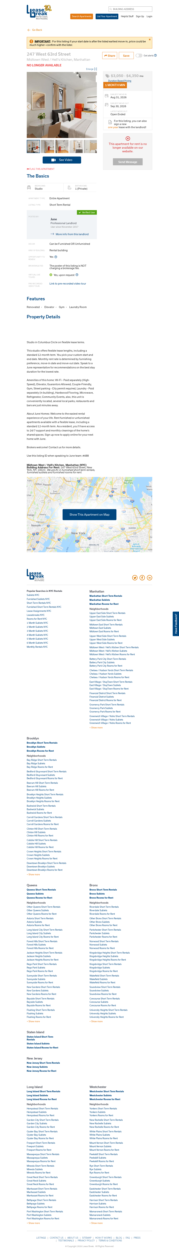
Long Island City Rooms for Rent (43, 936)
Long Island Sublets (37, 1095)
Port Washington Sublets (39, 1215)
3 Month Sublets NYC (37, 630)
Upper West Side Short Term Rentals (108, 636)
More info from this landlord (72, 234)
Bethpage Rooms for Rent (39, 1207)
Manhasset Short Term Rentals (42, 1188)
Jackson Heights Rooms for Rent (42, 959)
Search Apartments (81, 16)
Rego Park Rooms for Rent (40, 971)
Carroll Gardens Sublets (39, 820)
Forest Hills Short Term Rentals (42, 941)
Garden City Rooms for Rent (41, 1126)
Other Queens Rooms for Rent (41, 913)
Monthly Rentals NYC (37, 646)
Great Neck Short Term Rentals (42, 1177)
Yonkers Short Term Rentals (103, 1108)
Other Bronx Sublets (100, 921)
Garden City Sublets (37, 1123)
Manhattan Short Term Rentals (106, 595)
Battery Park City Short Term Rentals (108, 658)
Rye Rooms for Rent (99, 1172)
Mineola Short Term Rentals (40, 1165)
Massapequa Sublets (37, 1157)
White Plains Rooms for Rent (104, 1138)
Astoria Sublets (34, 921)
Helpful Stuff (127, 16)
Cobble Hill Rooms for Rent (40, 847)
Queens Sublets (35, 893)
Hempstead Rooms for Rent (40, 1115)
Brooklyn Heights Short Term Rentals (45, 794)
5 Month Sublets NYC (37, 638)
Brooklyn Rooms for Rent (40, 750)
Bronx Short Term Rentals (103, 889)
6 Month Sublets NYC (37, 642)
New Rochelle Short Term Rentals (106, 1119)
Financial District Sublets (102, 696)
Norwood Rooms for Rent (102, 948)
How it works (103, 1237)
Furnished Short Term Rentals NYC (44, 606)
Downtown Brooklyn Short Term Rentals (46, 863)
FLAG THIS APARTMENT (42, 169)
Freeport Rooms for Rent (39, 1149)
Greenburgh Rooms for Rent (104, 1184)
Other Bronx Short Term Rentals (105, 918)
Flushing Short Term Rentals (41, 1010)
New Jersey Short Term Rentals (43, 1062)
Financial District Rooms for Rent (105, 700)
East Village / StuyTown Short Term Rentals (111, 681)
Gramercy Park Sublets (101, 708)
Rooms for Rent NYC (37, 618)
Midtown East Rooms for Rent (104, 631)
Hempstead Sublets (36, 1112)
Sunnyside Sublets (36, 979)
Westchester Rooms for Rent (105, 1099)
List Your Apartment (107, 16)
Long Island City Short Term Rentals (44, 929)
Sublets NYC (33, 595)
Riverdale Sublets (98, 910)
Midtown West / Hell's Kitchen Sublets (108, 650)
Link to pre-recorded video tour (67, 283)
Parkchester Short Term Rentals (105, 929)
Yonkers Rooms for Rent (101, 1115)
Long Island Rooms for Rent (42, 1099)
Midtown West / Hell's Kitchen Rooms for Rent (112, 654)
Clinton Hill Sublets (36, 832)
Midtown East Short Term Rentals (106, 624)
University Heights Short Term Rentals (108, 1010)
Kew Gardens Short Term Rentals (43, 987)
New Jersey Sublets (37, 1066)
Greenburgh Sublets (100, 1180)
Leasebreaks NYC (36, 615)
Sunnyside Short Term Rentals (42, 975)
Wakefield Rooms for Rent (102, 982)
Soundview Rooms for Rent (103, 994)
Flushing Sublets (35, 1013)
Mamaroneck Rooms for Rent (104, 1218)
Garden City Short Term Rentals (43, 1119)
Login (149, 16)
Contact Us (56, 1237)
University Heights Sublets (103, 1013)
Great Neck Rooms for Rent (40, 1184)
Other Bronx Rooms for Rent (103, 925)
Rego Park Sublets (36, 967)
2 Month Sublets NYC (37, 626)
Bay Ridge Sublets (36, 763)
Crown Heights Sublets (38, 855)
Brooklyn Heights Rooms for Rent (43, 801)
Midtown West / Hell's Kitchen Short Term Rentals (114, 647)
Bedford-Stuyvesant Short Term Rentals (46, 771)
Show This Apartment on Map (89, 514)
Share (111, 55)
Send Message (127, 162)
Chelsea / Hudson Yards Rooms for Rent (109, 677)
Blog (119, 1237)
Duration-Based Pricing (119, 80)
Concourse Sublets (99, 1001)
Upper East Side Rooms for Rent (105, 620)
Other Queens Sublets (38, 910)
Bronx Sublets (97, 893)
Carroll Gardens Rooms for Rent (43, 824)
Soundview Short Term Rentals (105, 987)
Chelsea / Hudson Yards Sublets (105, 673)
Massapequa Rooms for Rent (41, 1161)
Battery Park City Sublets (102, 662)
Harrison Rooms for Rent (102, 1207)
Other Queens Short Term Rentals (43, 906)
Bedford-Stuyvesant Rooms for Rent (45, 778)
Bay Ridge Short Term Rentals (42, 759)
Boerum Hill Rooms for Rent (40, 789)
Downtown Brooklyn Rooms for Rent (44, 869)
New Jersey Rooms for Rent (41, 1070)
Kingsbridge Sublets (100, 967)
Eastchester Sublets (99, 1192)
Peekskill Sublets (98, 1157)
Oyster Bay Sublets (36, 1134)
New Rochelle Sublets (100, 1123)
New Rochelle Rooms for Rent (104, 1126)
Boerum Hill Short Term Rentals (42, 782)
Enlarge (90, 69)
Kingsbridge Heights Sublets (104, 956)
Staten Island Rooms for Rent (42, 1047)
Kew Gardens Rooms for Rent (41, 994)
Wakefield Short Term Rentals (104, 975)
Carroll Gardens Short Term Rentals (44, 817)
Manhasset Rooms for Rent (40, 1195)
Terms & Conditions (110, 1240)
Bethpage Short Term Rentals (41, 1200)
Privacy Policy (86, 1240)
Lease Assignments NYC (39, 610)
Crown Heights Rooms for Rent (42, 858)
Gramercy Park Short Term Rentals (107, 704)
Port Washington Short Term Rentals (45, 1211)
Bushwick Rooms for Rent (39, 812)
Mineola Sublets (35, 1169)
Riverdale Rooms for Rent (102, 913)
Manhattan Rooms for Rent (104, 603)
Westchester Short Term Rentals (107, 1091)
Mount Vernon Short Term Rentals (106, 1142)
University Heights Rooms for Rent (107, 1017)
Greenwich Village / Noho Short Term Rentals (112, 716)
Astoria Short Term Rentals (40, 918)
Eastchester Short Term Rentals (105, 1188)
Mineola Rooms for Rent (38, 1172)
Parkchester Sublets (99, 933)
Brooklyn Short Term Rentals (42, 742)
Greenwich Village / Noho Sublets (106, 719)
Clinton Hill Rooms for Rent (40, 835)
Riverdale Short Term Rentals (104, 906)
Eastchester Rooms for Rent (103, 1195)
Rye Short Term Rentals (101, 1165)
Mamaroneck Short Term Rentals (106, 1211)
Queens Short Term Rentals (41, 889)
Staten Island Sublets (38, 1043)
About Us (72, 1237)
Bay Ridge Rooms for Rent (40, 766)
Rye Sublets (95, 1169)
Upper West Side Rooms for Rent (106, 643)
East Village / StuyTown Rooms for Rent (109, 688)
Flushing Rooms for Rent (39, 1017)
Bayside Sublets (35, 1001)
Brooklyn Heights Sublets (39, 797)
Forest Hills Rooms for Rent (40, 948)
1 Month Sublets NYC (37, 622)
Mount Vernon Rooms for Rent (104, 1149)
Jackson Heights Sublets (39, 956)
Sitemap (86, 1237)
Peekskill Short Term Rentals (104, 1154)
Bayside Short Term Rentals (40, 998)
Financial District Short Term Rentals (107, 693)
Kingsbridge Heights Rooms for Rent (108, 959)
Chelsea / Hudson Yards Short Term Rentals (111, 670)
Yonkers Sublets (97, 1112)
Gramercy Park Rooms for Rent (105, 711)
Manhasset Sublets (36, 1192)
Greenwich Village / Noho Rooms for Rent (110, 723)
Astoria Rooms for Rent (38, 925)
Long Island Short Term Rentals (43, 1091)
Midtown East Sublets (100, 627)
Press (137, 1237)
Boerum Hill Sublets (36, 786)
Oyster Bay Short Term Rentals (42, 1131)
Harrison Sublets (98, 1203)
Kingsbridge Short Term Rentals (105, 964)
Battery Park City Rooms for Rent (106, 665)
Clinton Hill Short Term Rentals (42, 828)
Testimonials (66, 1240)
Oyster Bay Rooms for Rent (40, 1138)
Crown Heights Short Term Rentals (44, 851)
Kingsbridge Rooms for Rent (104, 971)
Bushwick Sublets (35, 809)
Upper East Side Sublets (102, 616)
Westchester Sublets (101, 1095)
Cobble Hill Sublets (36, 843)
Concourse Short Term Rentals (105, 998)
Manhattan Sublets (100, 599)
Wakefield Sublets (99, 979)
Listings (41, 1237)
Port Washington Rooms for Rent (43, 1218)
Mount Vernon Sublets (100, 1146)
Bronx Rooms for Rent (101, 897)
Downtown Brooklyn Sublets (41, 866)
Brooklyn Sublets (36, 746)
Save (126, 55)
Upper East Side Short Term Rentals (107, 613)
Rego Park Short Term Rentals (42, 964)
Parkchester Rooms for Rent (103, 936)
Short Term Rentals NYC (39, 602)
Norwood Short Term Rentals (104, 941)
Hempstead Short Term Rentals (42, 1108)
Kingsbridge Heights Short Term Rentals (110, 952)
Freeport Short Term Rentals (41, 1142)
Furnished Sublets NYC (38, 599)
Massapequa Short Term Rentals (43, 1154)
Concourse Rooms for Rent (103, 1005)
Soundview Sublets (99, 990)
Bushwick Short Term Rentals (41, 805)
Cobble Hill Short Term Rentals (42, 840)
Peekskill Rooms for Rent (102, 1161)
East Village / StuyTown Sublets (105, 685)
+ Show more (96, 727)
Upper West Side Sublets (102, 639)
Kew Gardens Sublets (37, 990)
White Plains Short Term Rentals (105, 1131)
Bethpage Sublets (36, 1203)
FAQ (128, 1237)
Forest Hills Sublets (36, 944)
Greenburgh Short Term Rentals (105, 1177)
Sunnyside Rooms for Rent (40, 982)
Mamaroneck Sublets (100, 1215)
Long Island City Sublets (39, 933)
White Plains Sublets (100, 1134)
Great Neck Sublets (36, 1180)
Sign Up (140, 16)
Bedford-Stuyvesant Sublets (41, 775)
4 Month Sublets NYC (37, 634)
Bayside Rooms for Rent (39, 1005)
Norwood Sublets (98, 944)
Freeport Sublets (35, 1146)
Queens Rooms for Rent (39, 897)
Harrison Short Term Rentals (104, 1200)
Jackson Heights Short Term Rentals (44, 952)
